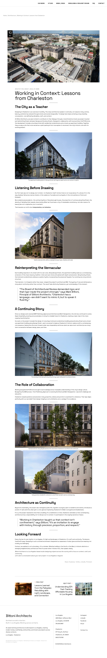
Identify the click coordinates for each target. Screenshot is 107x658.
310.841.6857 (59, 623)
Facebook (83, 621)
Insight (26, 89)
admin (37, 89)
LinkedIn (83, 618)
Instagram (84, 615)
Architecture (12, 15)
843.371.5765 (59, 637)
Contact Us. (84, 630)
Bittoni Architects (65, 644)
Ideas (31, 89)
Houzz (82, 623)
